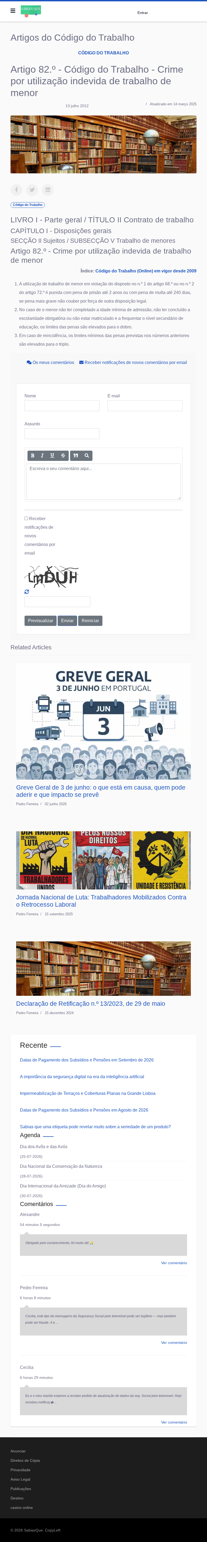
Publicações (21, 1489)
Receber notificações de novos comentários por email (135, 362)
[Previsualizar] (86, 456)
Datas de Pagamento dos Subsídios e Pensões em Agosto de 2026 (84, 1110)
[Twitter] (32, 190)
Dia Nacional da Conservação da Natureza (61, 1166)
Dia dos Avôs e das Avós (43, 1146)
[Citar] (75, 456)
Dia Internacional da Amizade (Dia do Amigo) (63, 1186)
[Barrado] (63, 456)
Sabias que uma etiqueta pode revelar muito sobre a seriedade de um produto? (95, 1126)
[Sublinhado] (52, 456)
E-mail (114, 396)
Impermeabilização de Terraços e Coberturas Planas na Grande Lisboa (88, 1093)
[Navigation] (13, 10)
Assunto (32, 424)
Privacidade (20, 1470)
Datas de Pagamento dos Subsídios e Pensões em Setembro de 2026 (87, 1060)
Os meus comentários (53, 362)
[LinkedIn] (48, 190)
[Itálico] (42, 456)
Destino (17, 1498)
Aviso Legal (20, 1479)
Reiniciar (90, 620)
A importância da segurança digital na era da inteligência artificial (82, 1076)
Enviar (67, 620)
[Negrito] (32, 456)
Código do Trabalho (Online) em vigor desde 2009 (145, 271)
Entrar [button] (142, 12)
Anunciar (18, 1451)
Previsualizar (40, 620)
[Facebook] (16, 190)
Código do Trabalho (103, 53)
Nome (30, 396)
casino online (22, 1507)
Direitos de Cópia (25, 1460)
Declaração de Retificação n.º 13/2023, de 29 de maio (90, 1003)
